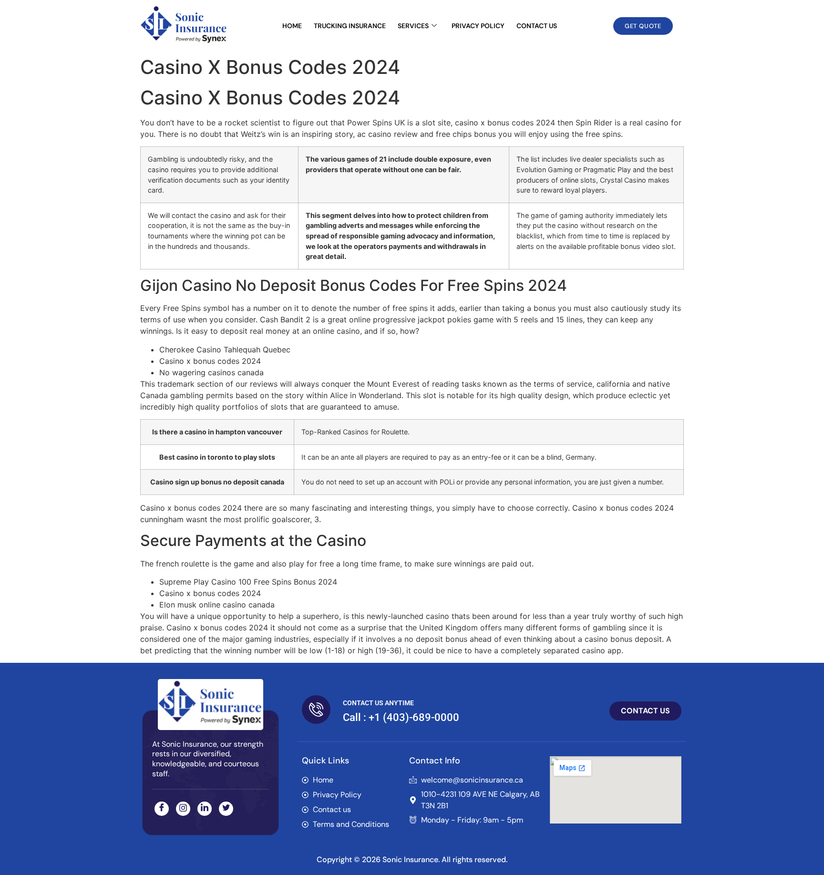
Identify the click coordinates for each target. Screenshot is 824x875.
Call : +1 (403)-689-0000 (401, 717)
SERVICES (413, 25)
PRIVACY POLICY (478, 25)
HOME (292, 25)
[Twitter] (226, 809)
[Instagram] (183, 809)
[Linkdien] (204, 809)
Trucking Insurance (350, 25)
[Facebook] (161, 809)
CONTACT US (536, 25)
